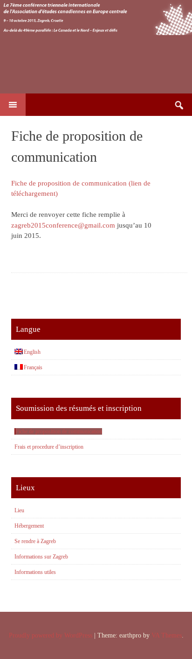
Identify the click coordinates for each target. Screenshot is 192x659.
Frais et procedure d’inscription (48, 447)
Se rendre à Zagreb (35, 541)
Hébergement (29, 526)
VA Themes (166, 635)
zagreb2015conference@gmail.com (63, 225)
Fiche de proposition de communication (58, 431)
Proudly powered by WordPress (50, 635)
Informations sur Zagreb (41, 556)
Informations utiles (35, 572)
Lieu (19, 510)
